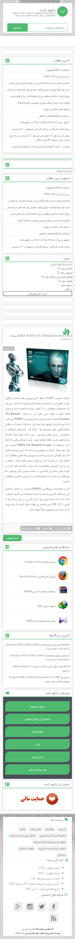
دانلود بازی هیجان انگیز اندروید (49, 842)
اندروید (62, 829)
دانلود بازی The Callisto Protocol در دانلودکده (45, 122)
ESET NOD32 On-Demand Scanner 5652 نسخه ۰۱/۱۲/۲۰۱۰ (41, 337)
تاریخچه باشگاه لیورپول (58, 69)
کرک (37, 744)
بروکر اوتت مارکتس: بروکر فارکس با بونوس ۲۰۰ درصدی (41, 129)
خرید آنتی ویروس (37, 293)
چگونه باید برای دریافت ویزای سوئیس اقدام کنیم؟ (43, 102)
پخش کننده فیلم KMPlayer (41, 621)
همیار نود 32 (65, 281)
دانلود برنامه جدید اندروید (52, 848)
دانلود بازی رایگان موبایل (37, 719)
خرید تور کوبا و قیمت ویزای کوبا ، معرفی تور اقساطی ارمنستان (38, 89)
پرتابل (42, 419)
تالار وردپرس (28, 929)
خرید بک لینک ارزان (61, 264)
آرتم (67, 655)
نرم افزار (61, 494)
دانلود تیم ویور (37, 706)
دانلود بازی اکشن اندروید (52, 835)
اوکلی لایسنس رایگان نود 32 (56, 277)
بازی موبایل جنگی (38, 769)
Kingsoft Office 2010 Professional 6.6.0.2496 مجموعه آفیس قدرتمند (39, 679)
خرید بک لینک (64, 171)
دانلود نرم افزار (26, 848)
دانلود (22, 829)
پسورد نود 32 (64, 272)
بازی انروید (37, 757)
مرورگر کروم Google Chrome (40, 561)
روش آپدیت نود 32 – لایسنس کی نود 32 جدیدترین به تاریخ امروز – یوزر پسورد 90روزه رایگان (39, 138)
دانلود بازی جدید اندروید (23, 835)
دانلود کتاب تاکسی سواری (56, 109)
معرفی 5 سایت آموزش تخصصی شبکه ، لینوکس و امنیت (41, 146)
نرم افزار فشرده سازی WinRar (40, 591)
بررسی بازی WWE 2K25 (57, 76)
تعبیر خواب (35, 829)
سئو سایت (66, 285)
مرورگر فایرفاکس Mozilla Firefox (38, 576)
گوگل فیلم (37, 731)
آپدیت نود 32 (64, 268)
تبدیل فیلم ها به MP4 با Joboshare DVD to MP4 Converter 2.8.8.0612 (37, 647)
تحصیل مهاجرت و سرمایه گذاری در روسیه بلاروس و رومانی (39, 83)
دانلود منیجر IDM (46, 606)
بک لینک (19, 933)
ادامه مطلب (12, 538)
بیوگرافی (49, 829)
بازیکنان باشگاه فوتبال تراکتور (54, 116)
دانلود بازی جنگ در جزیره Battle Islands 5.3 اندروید (41, 668)
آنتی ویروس (31, 398)
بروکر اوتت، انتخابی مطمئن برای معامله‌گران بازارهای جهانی (40, 96)
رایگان (68, 289)
